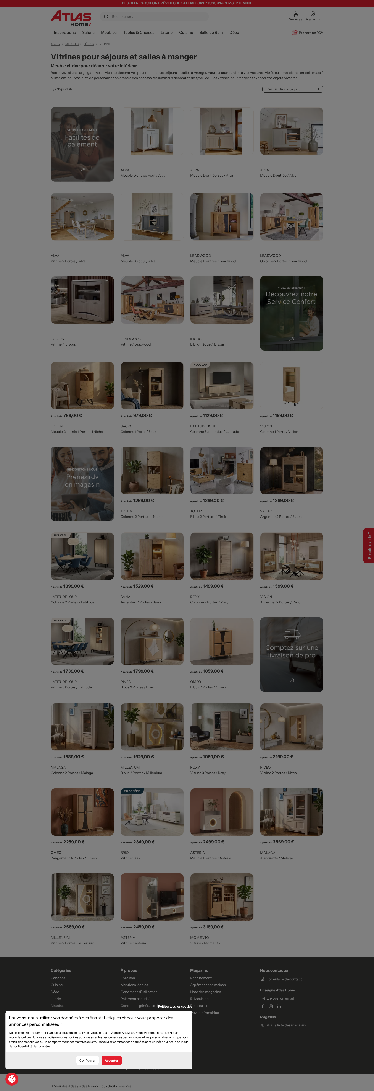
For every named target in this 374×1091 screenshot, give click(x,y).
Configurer (87, 1060)
